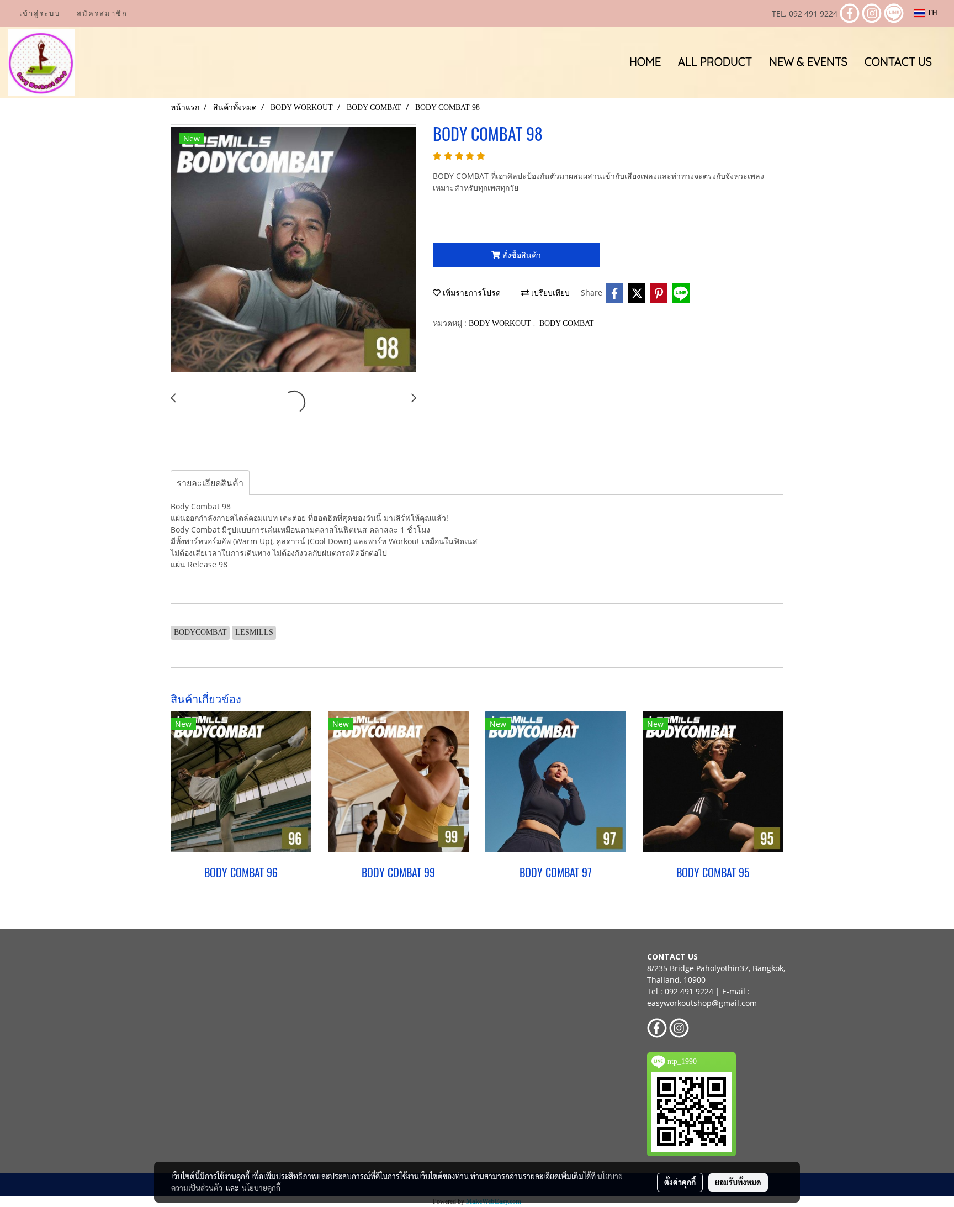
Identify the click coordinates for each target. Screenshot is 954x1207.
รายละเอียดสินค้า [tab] (210, 483)
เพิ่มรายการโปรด (471, 293)
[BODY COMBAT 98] (293, 251)
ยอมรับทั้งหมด (738, 1182)
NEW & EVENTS (808, 61)
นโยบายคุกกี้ (261, 1188)
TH (931, 13)
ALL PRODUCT (715, 61)
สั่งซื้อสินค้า (520, 255)
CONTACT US (898, 61)
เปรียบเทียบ (549, 293)
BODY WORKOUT (501, 323)
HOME (645, 61)
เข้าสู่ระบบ (39, 13)
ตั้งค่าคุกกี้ (680, 1182)
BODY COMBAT (566, 323)
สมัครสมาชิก (102, 13)
